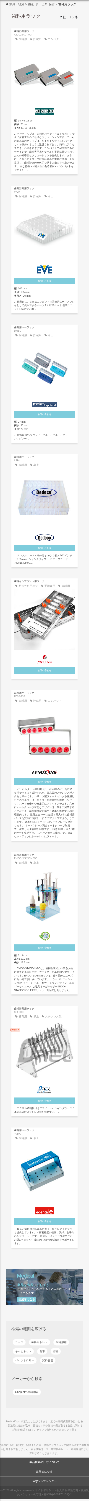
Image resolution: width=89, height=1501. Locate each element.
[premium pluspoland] (44, 403)
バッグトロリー (24, 1360)
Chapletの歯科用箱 (27, 1392)
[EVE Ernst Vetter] (44, 268)
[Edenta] (44, 1209)
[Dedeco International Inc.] (44, 536)
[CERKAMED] (44, 935)
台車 (42, 1351)
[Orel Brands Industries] (44, 1088)
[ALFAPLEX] (44, 658)
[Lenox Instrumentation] (44, 771)
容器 (55, 1351)
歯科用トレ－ (39, 1342)
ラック (19, 1342)
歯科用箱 (61, 1342)
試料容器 (47, 1360)
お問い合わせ (44, 281)
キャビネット (23, 1351)
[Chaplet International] (44, 110)
